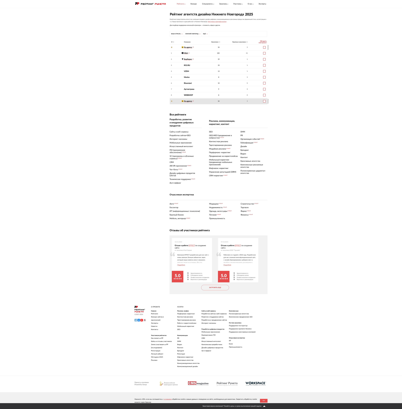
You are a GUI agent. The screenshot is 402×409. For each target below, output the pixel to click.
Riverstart (188, 83)
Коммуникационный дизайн (187, 366)
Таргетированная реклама (186, 320)
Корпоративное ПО (209, 335)
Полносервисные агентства (239, 314)
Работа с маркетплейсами (186, 323)
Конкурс (194, 4)
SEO (178, 329)
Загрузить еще (215, 287)
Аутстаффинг (206, 351)
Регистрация (155, 351)
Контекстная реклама (185, 317)
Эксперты (262, 4)
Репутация (181, 354)
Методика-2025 (157, 357)
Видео (179, 344)
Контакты (154, 329)
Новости (154, 326)
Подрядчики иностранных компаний (242, 332)
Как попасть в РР (157, 338)
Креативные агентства (185, 360)
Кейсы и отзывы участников (161, 341)
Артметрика (189, 89)
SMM (179, 341)
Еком (231, 344)
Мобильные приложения (211, 332)
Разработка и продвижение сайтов (214, 320)
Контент (180, 347)
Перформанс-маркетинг (186, 314)
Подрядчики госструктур (238, 325)
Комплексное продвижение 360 (240, 317)
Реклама (154, 360)
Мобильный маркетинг (185, 326)
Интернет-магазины (209, 323)
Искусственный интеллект (211, 341)
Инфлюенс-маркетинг (185, 357)
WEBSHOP (188, 95)
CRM (203, 338)
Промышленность (235, 347)
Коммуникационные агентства (188, 363)
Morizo (187, 77)
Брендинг (180, 351)
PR (178, 338)
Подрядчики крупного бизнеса (240, 329)
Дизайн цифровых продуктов (212, 347)
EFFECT (192, 245)
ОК (264, 400)
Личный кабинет (157, 354)
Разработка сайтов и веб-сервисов (214, 314)
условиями (168, 399)
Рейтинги (154, 314)
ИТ (230, 341)
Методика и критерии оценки (217, 21)
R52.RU (187, 65)
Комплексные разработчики (212, 344)
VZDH (186, 71)
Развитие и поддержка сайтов (213, 317)
